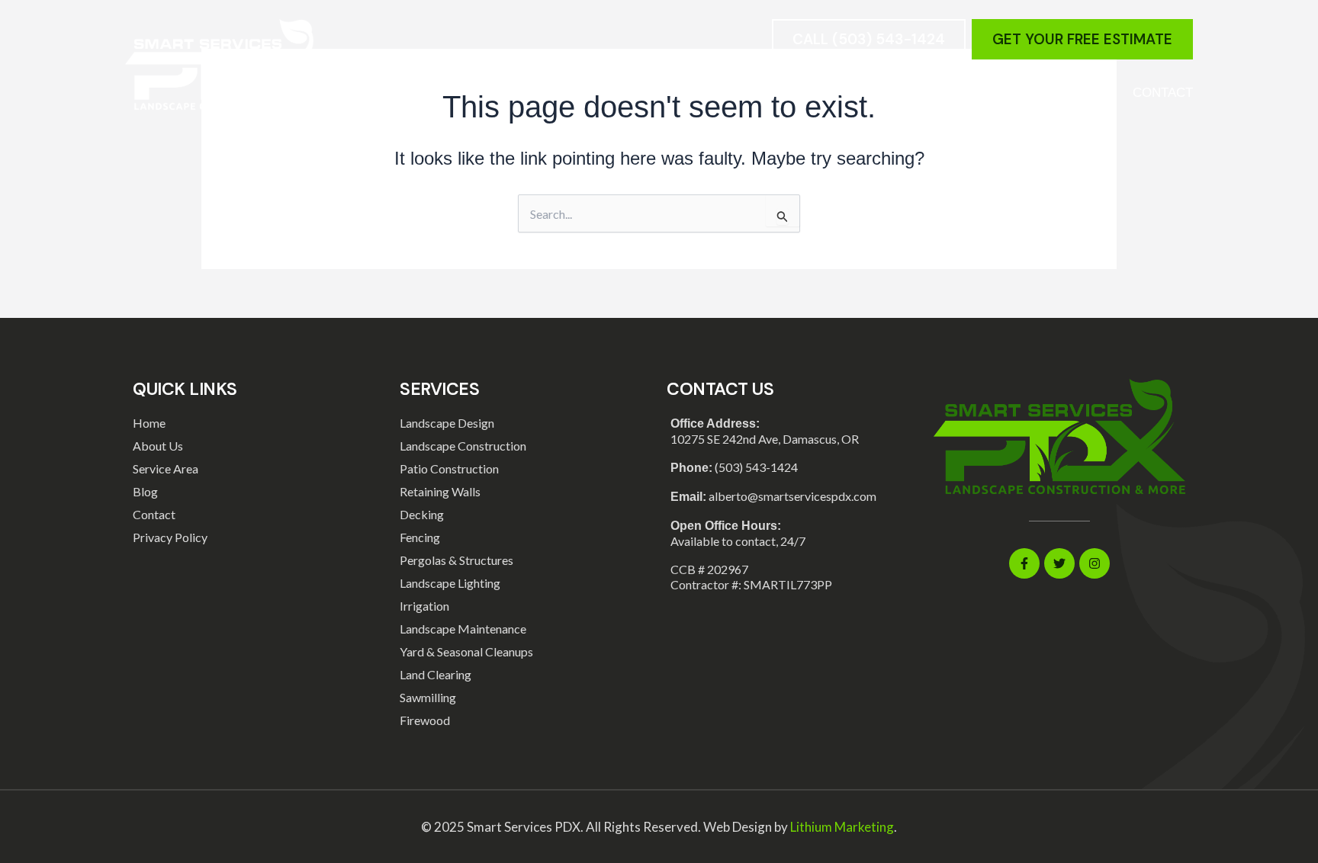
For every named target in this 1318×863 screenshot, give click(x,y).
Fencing (420, 537)
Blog (1004, 92)
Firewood (425, 720)
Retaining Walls (440, 491)
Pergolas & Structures (456, 560)
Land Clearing (435, 674)
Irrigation (424, 605)
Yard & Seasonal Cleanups (466, 651)
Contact (1163, 92)
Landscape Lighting (450, 583)
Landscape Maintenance (463, 628)
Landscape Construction (463, 445)
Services (795, 92)
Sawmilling (428, 697)
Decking (422, 514)
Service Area (917, 92)
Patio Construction (449, 468)
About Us (1077, 92)
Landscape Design (447, 422)
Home (721, 92)
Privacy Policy (170, 537)
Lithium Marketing (842, 827)
